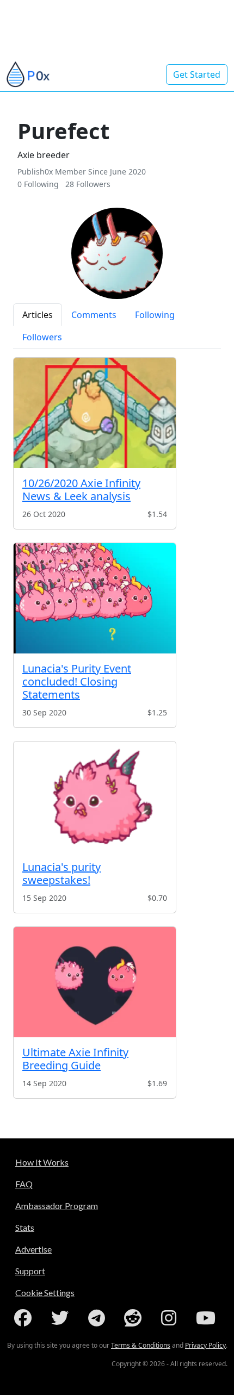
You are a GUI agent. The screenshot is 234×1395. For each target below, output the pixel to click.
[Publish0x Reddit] (135, 1318)
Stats (24, 1227)
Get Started (196, 74)
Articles (37, 315)
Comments (93, 315)
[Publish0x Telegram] (98, 1318)
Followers (42, 337)
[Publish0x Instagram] (171, 1318)
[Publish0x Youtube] (208, 1318)
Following (155, 315)
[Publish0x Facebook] (25, 1318)
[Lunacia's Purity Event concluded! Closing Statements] (95, 598)
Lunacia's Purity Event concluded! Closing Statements (76, 681)
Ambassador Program (56, 1205)
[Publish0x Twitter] (62, 1318)
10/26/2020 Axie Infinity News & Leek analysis (81, 489)
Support (30, 1271)
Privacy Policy (205, 1345)
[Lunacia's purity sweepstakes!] (95, 797)
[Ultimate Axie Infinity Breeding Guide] (95, 982)
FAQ (24, 1184)
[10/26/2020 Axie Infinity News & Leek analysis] (95, 413)
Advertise (33, 1249)
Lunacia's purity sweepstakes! (61, 873)
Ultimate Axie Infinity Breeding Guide (75, 1059)
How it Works (42, 1162)
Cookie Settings (45, 1292)
